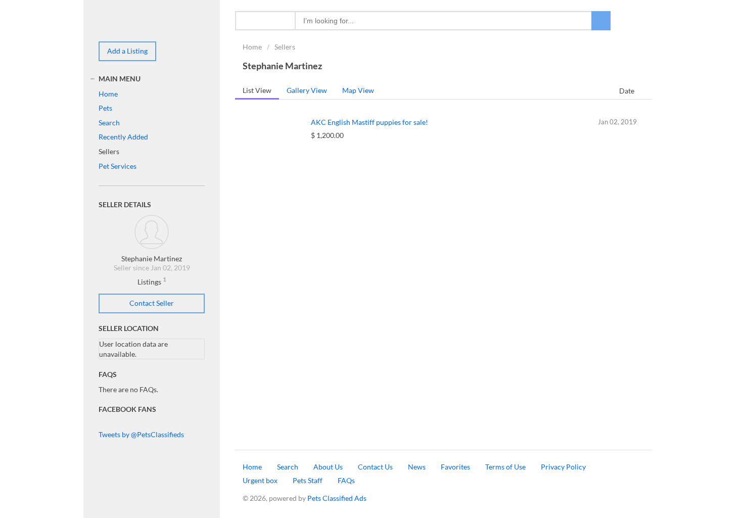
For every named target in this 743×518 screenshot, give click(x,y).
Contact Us (375, 466)
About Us (328, 466)
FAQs (346, 480)
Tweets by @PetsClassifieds (141, 434)
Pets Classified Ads (336, 498)
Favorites (455, 466)
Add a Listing (127, 50)
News (417, 466)
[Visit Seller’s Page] (151, 230)
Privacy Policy (563, 466)
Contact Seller (151, 303)
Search (109, 122)
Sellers (284, 46)
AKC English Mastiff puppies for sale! (369, 122)
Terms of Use (505, 466)
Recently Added (123, 136)
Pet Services (117, 166)
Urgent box (260, 480)
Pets (105, 108)
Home (252, 46)
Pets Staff (307, 480)
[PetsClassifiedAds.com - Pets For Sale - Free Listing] (129, 20)
